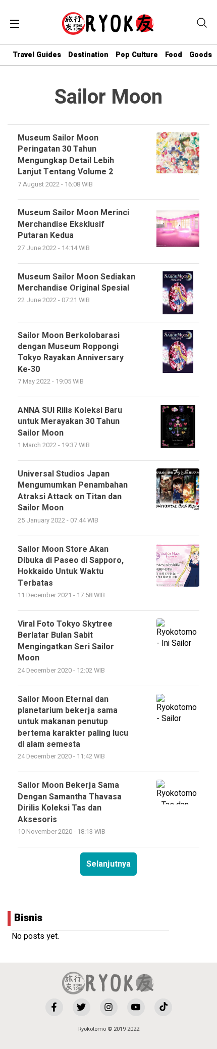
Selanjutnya (108, 864)
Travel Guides (37, 55)
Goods (200, 55)
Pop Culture (137, 55)
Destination (88, 55)
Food (173, 55)
